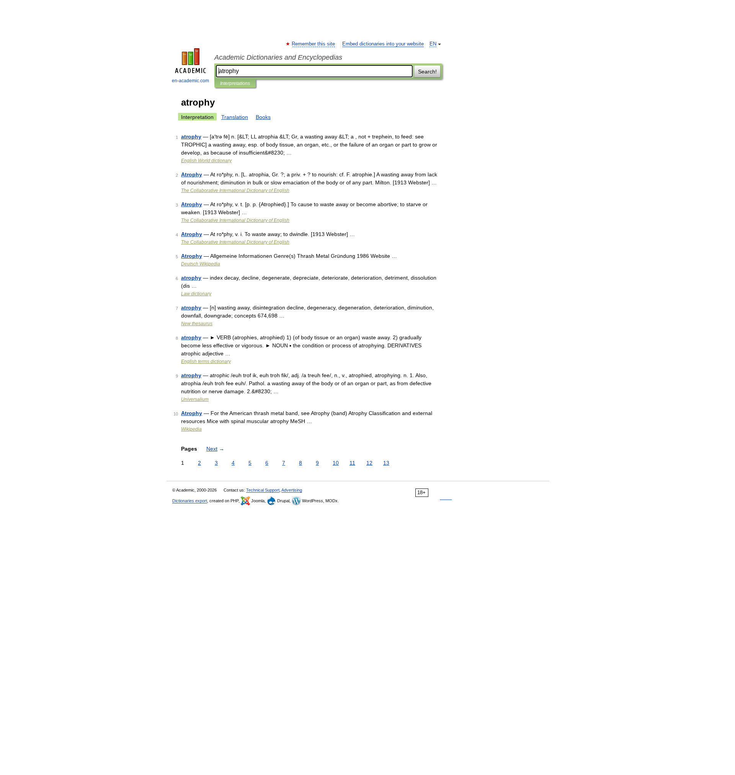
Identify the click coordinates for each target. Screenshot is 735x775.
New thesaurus (196, 323)
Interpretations (235, 83)
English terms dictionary (206, 361)
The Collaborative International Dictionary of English (235, 190)
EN (433, 44)
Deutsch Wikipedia (200, 264)
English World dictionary (206, 160)
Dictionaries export (189, 500)
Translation (234, 117)
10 (336, 463)
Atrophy (191, 174)
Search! (427, 71)
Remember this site (313, 44)
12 (369, 463)
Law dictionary (196, 293)
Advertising (291, 490)
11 (352, 463)
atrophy (191, 137)
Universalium (195, 399)
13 (386, 463)
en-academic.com (190, 80)
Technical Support (262, 490)
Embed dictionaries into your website (383, 44)
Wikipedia (191, 429)
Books (263, 117)
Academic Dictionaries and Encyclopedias (278, 57)
